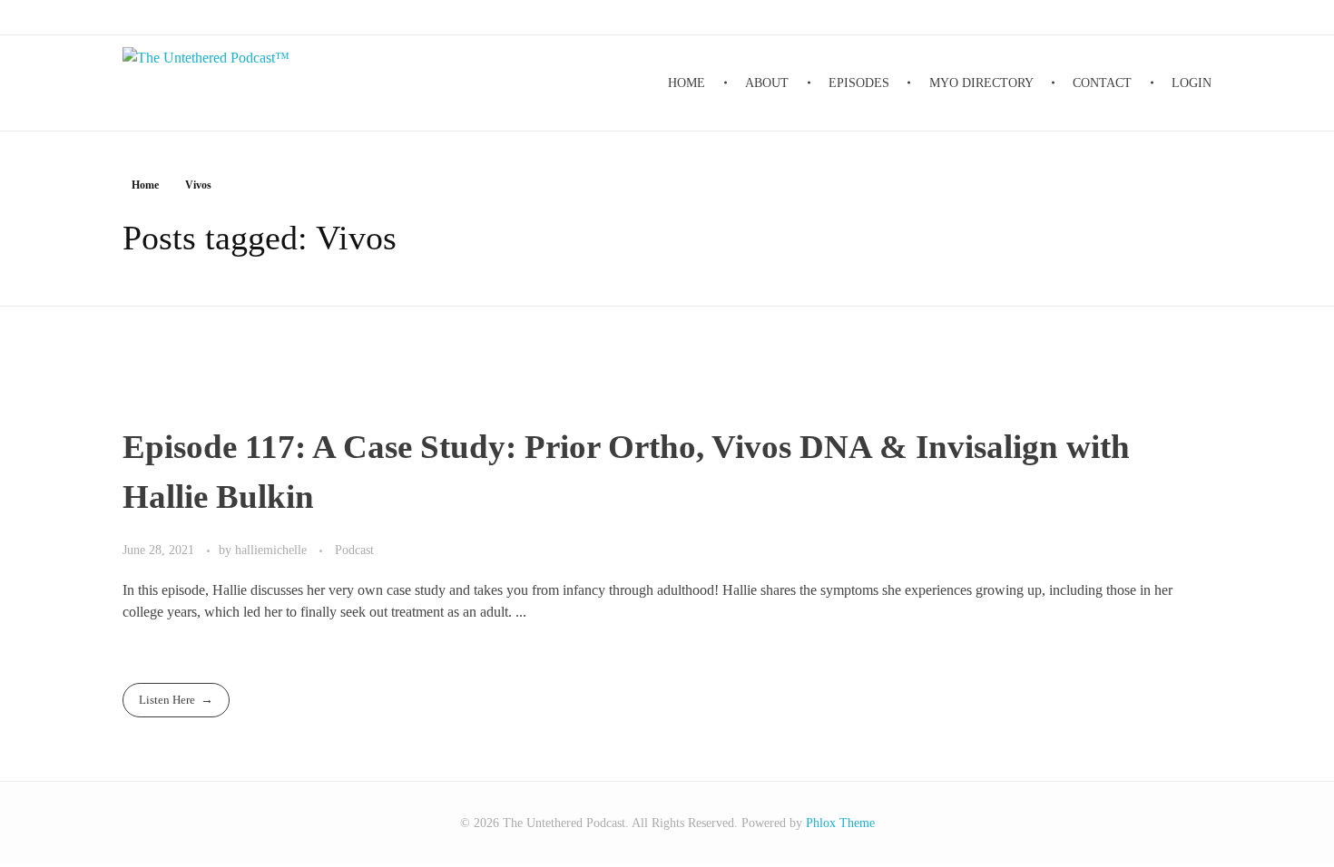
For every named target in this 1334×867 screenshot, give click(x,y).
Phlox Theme (840, 823)
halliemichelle (272, 549)
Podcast (354, 549)
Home (145, 185)
